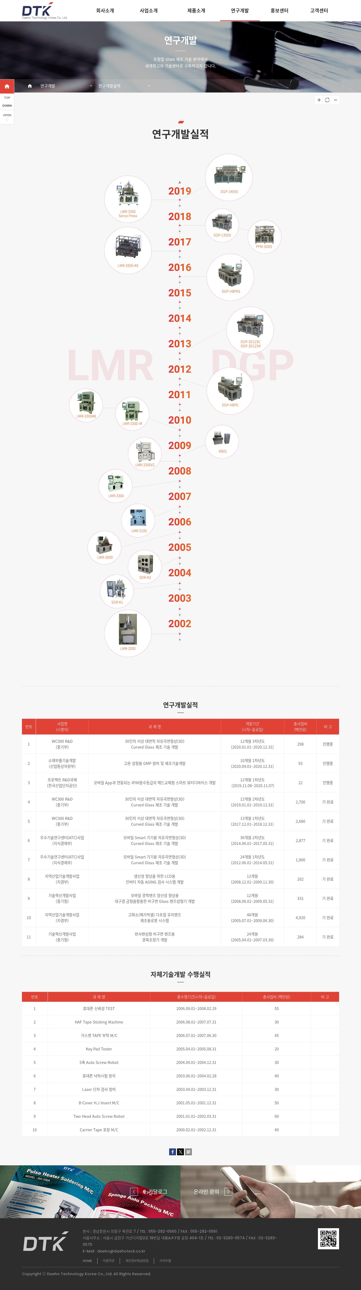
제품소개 (196, 10)
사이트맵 (165, 1261)
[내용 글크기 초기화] (327, 99)
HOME (87, 1261)
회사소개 (105, 10)
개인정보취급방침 (137, 1261)
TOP (352, 1267)
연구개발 (240, 10)
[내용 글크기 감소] (335, 99)
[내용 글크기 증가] (318, 99)
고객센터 (319, 10)
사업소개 (149, 10)
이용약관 (108, 1261)
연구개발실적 (109, 86)
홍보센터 (280, 10)
